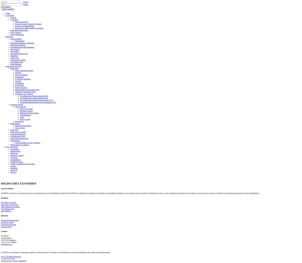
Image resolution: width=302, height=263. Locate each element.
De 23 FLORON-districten (11, 257)
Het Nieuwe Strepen (8, 203)
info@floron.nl (6, 244)
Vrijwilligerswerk (7, 209)
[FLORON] (6, 7)
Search (25, 2)
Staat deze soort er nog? (10, 205)
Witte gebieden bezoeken (10, 207)
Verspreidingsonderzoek (10, 220)
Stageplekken (6, 211)
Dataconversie (6, 227)
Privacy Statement (19, 261)
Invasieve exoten (7, 223)
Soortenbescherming (8, 225)
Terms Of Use (6, 261)
